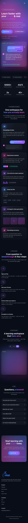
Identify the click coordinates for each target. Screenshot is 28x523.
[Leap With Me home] (4, 3)
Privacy (3, 502)
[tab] (10, 346)
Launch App (6, 31)
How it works (4, 489)
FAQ (2, 500)
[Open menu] (24, 3)
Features (3, 487)
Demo (2, 491)
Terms (2, 504)
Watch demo (20, 31)
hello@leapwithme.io (5, 510)
